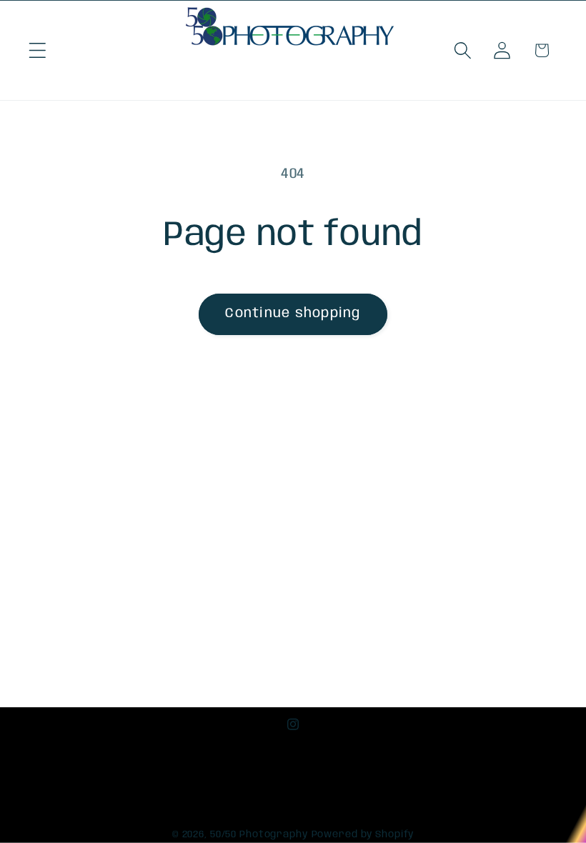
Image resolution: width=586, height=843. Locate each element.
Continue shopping (292, 313)
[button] (37, 50)
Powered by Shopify (363, 834)
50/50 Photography (259, 834)
